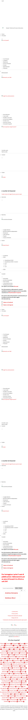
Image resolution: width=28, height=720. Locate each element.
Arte (11, 649)
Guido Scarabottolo (15, 682)
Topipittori (16, 653)
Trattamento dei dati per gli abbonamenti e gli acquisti (15, 619)
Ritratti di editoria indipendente (16, 651)
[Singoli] (15, 135)
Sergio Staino (5, 682)
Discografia (4, 667)
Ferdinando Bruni (6, 681)
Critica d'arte (21, 690)
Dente (7, 684)
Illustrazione (9, 645)
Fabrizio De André (15, 684)
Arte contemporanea (11, 647)
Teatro (20, 647)
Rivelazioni (23, 653)
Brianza (2, 658)
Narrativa (5, 686)
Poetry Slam (5, 669)
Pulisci (20, 588)
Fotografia (15, 643)
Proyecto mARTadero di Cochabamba (16, 675)
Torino (10, 671)
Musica (2, 643)
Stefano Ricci (10, 598)
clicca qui (16, 286)
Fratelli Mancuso (13, 688)
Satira (9, 653)
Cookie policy (15, 611)
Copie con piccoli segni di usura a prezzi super (12, 194)
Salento (10, 660)
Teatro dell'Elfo (22, 679)
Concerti (18, 686)
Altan (23, 681)
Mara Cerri (5, 690)
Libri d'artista (16, 667)
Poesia (22, 643)
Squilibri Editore (6, 664)
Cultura (3, 677)
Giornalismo (17, 660)
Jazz (10, 667)
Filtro (17, 588)
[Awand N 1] (8, 164)
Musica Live (3, 653)
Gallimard (13, 679)
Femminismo (13, 658)
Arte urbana (16, 671)
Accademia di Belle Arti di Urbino (9, 692)
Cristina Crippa (17, 681)
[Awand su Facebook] (12, 625)
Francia (24, 677)
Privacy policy (15, 613)
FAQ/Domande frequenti (14, 292)
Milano (26, 647)
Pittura (24, 667)
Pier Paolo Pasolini (15, 669)
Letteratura (5, 649)
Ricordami (7, 7)
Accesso (7, 9)
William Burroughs (16, 697)
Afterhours (4, 656)
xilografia (11, 695)
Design (11, 654)
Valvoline (20, 701)
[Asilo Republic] (8, 475)
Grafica (8, 677)
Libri (22, 649)
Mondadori (18, 673)
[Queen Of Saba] (22, 475)
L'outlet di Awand (8, 191)
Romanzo (24, 684)
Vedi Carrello (4, 151)
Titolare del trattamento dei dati (15, 615)
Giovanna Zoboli (19, 662)
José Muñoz (13, 701)
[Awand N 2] (22, 164)
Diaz (13, 694)
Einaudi (20, 658)
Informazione (5, 673)
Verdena (17, 694)
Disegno (24, 660)
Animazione (12, 656)
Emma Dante (23, 688)
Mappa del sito (14, 617)
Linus (7, 658)
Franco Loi (12, 686)
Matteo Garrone (5, 679)
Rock (26, 662)
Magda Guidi (23, 692)
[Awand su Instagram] (15, 625)
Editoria (17, 649)
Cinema (8, 643)
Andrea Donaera (11, 593)
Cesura (26, 658)
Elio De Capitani (8, 662)
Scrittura (4, 660)
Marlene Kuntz (12, 699)
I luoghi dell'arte (21, 656)
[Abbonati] (15, 85)
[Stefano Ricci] (8, 207)
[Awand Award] (15, 249)
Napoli (22, 666)
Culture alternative (21, 695)
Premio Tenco (13, 690)
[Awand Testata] (14, 29)
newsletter (16, 636)
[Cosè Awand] (15, 48)
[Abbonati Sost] (15, 104)
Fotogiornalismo (16, 677)
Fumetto (16, 645)
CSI (19, 699)
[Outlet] (8, 182)
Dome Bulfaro (6, 697)
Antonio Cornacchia (20, 654)
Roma (11, 673)
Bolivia (23, 671)
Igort (1, 662)
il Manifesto (15, 666)
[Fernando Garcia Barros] (22, 207)
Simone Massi (6, 694)
